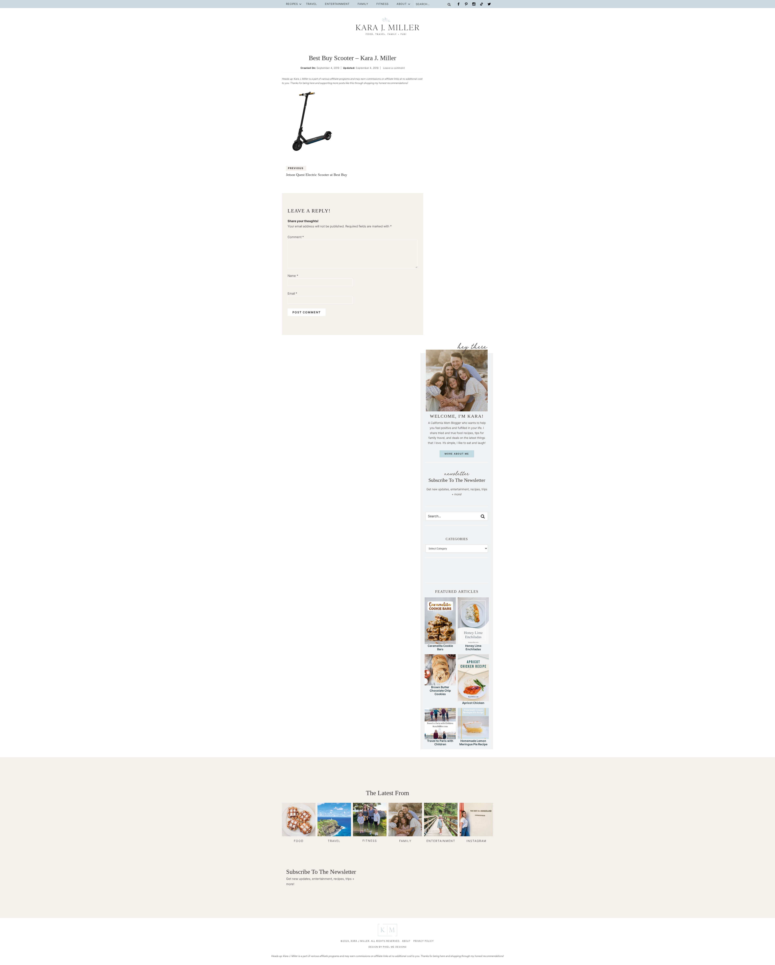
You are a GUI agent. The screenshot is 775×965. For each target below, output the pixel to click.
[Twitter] (489, 4)
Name (293, 276)
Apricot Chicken (473, 703)
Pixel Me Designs (394, 946)
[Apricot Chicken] (473, 699)
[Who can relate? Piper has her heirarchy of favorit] (477, 573)
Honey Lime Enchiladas (473, 647)
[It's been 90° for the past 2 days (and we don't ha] (470, 573)
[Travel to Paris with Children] (440, 737)
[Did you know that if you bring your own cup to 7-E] (463, 573)
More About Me (457, 453)
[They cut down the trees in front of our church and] (456, 573)
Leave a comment (394, 67)
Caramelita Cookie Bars (440, 647)
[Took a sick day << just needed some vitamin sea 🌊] (443, 573)
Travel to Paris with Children (440, 742)
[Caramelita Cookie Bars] (440, 642)
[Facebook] (458, 4)
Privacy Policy (423, 941)
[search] (483, 516)
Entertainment (337, 3)
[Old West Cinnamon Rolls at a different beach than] (449, 573)
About (402, 3)
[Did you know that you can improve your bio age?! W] (429, 573)
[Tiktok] (481, 4)
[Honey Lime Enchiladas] (473, 642)
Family (363, 3)
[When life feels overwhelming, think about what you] (484, 573)
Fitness (382, 3)
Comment (296, 237)
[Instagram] (474, 4)
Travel (311, 3)
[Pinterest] (466, 4)
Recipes (292, 3)
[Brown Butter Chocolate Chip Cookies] (440, 683)
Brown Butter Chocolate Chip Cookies (440, 690)
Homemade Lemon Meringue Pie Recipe (473, 742)
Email (292, 293)
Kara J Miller (387, 26)
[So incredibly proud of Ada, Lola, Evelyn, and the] (436, 573)
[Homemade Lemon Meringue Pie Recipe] (473, 737)
